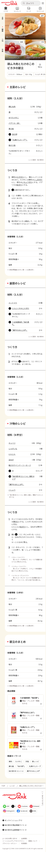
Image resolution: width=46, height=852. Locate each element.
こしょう (12, 490)
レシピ (12, 786)
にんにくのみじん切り (20, 308)
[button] (31, 3)
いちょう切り (27, 182)
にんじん (12, 454)
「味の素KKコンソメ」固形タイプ (23, 477)
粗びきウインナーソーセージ (20, 465)
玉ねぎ (11, 459)
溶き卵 (14, 134)
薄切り (15, 521)
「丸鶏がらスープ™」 (20, 140)
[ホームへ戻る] (9, 3)
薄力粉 (11, 128)
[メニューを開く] (43, 3)
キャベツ (12, 443)
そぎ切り (20, 177)
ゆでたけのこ (14, 117)
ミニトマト (13, 303)
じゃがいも (13, 448)
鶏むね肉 (12, 106)
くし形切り (38, 179)
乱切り (19, 185)
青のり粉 (12, 145)
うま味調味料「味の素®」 (20, 323)
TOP (3, 786)
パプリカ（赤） (15, 123)
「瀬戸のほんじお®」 (20, 330)
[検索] (23, 3)
